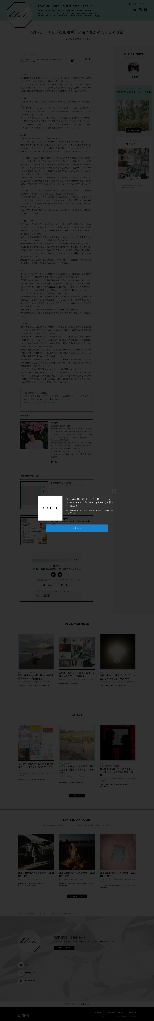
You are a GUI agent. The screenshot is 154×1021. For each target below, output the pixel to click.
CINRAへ (76, 528)
